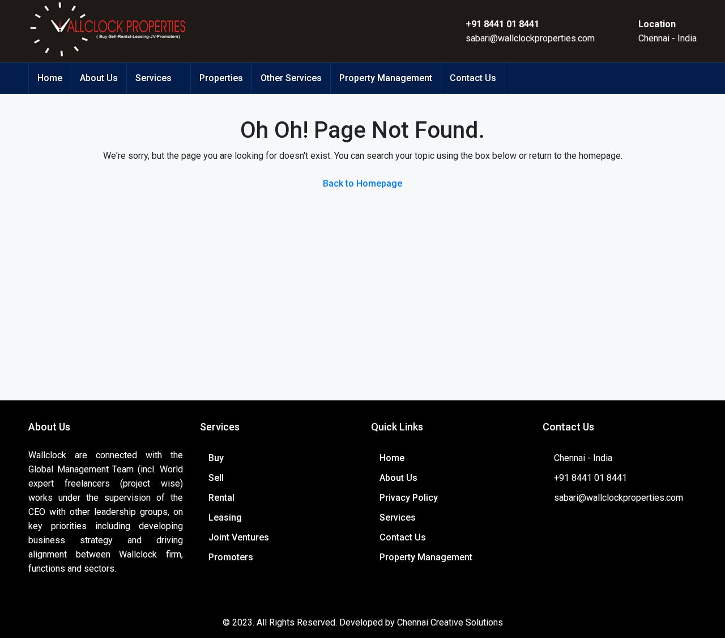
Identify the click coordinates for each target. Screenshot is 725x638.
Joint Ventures (238, 537)
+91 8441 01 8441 (502, 24)
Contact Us (473, 78)
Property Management (385, 78)
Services (153, 78)
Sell (216, 477)
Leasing (225, 517)
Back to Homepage (362, 183)
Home (49, 78)
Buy (216, 458)
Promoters (230, 557)
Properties (221, 78)
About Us (99, 78)
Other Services (291, 78)
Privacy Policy (408, 497)
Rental (221, 497)
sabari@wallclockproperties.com (530, 38)
